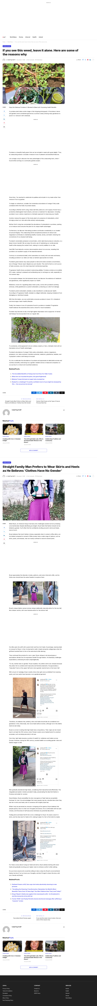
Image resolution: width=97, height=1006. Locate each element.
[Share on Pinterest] (88, 60)
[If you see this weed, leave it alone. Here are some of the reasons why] (34, 83)
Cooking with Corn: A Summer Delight (12, 439)
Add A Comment (33, 450)
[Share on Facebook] (83, 60)
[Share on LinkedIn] (90, 60)
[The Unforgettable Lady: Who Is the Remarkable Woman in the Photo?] (33, 429)
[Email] (4, 126)
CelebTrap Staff (11, 59)
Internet (27, 37)
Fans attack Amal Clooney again (22, 918)
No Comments (31, 59)
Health (34, 37)
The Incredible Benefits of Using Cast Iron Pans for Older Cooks (32, 374)
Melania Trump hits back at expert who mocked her (28, 379)
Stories (21, 37)
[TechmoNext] (4, 37)
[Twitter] (4, 115)
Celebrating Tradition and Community (53, 439)
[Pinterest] (4, 122)
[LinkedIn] (4, 119)
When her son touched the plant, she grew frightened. (29, 376)
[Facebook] (4, 111)
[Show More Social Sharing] (93, 60)
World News (13, 37)
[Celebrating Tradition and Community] (55, 429)
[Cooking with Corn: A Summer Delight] (12, 429)
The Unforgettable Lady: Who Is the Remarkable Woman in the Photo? (33, 440)
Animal (41, 37)
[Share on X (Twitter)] (85, 60)
